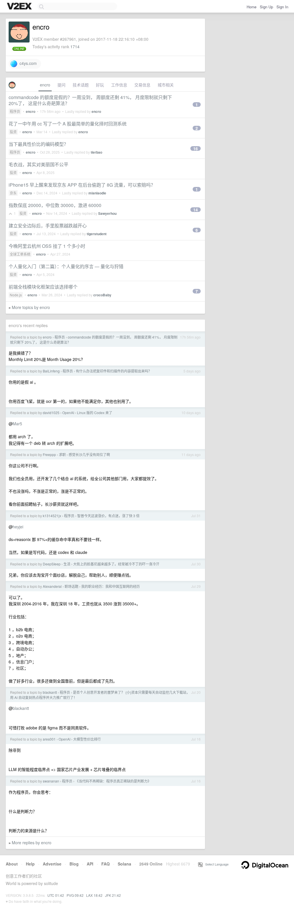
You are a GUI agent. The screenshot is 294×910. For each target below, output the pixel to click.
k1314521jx (52, 515)
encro (45, 85)
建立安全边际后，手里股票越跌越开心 (48, 225)
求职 (62, 454)
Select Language (216, 864)
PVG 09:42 (75, 895)
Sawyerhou (107, 213)
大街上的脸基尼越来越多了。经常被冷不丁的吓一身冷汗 (116, 563)
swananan (51, 780)
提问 (61, 85)
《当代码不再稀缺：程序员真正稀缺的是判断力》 (113, 780)
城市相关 (166, 85)
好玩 (100, 85)
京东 (13, 192)
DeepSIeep (52, 563)
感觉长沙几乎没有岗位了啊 (89, 454)
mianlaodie (97, 193)
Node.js (16, 294)
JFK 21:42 (113, 895)
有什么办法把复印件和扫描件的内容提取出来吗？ (114, 370)
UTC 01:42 (55, 895)
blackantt (50, 692)
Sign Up (266, 6)
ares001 (49, 739)
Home (251, 6)
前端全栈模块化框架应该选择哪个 (43, 286)
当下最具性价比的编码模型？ (38, 144)
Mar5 (17, 423)
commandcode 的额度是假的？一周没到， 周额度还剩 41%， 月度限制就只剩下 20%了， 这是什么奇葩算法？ (90, 100)
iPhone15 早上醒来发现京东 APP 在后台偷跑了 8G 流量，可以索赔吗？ (82, 184)
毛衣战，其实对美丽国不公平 (38, 164)
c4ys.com (27, 63)
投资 (13, 131)
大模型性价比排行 (87, 739)
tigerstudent (97, 233)
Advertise (52, 864)
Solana (124, 864)
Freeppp (49, 454)
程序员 (15, 111)
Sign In (282, 6)
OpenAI (68, 412)
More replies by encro (31, 842)
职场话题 (71, 586)
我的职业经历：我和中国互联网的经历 (110, 586)
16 (195, 148)
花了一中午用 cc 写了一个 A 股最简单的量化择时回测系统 (68, 123)
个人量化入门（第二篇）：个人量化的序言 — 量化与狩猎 (66, 266)
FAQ (105, 864)
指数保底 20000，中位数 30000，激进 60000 (55, 205)
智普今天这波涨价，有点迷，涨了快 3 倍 (108, 515)
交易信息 (142, 85)
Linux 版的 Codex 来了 (94, 412)
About (12, 864)
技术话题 (81, 85)
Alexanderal (52, 586)
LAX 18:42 (94, 895)
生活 (66, 563)
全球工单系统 (20, 254)
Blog (74, 864)
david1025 (51, 412)
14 (195, 209)
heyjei (18, 527)
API (90, 864)
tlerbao (96, 152)
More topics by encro (31, 307)
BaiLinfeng (51, 370)
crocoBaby (102, 294)
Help (30, 864)
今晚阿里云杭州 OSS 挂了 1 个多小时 (47, 246)
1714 (75, 46)
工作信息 (119, 85)
